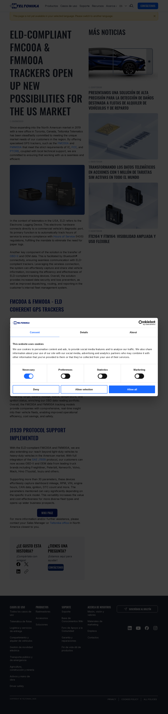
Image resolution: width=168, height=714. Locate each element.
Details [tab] (84, 332)
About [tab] (133, 332)
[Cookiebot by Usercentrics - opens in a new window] (141, 322)
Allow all (132, 389)
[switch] (65, 376)
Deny (36, 389)
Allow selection (84, 389)
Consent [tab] (35, 332)
